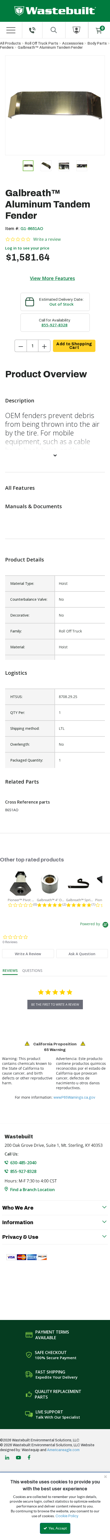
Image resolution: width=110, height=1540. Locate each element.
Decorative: (19, 615)
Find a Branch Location (32, 1189)
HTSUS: (16, 696)
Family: (16, 631)
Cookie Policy (67, 1516)
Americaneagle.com (63, 1450)
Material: (17, 646)
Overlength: (20, 744)
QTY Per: (17, 712)
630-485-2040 (23, 1163)
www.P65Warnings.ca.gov (74, 1097)
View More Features (52, 278)
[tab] (28, 953)
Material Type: (22, 583)
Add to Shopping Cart (74, 346)
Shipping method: (24, 728)
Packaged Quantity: (26, 760)
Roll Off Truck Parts (41, 43)
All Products (10, 43)
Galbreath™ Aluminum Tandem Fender (50, 47)
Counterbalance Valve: (28, 599)
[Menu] (10, 30)
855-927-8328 (54, 324)
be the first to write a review (55, 1004)
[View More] (55, 455)
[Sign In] (76, 30)
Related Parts (22, 781)
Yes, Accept (57, 1528)
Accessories (72, 43)
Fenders (7, 47)
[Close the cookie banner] (105, 1476)
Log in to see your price (27, 248)
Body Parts (97, 43)
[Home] (55, 11)
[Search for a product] (53, 30)
